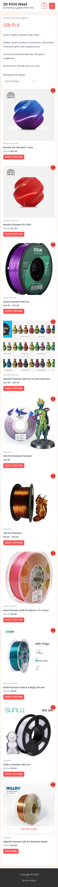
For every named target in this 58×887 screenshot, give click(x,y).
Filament (15, 18)
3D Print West (15, 4)
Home (6, 18)
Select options (14, 157)
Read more (11, 851)
